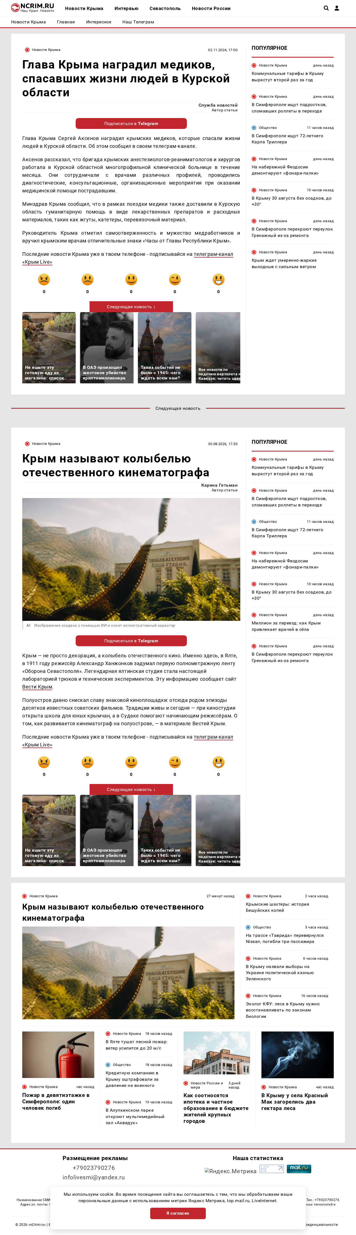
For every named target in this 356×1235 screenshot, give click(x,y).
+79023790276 (94, 1168)
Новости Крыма (46, 50)
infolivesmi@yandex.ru (94, 1177)
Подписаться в (131, 123)
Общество (268, 128)
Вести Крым (37, 687)
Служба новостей (218, 105)
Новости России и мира (207, 1085)
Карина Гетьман (219, 485)
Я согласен (178, 1213)
